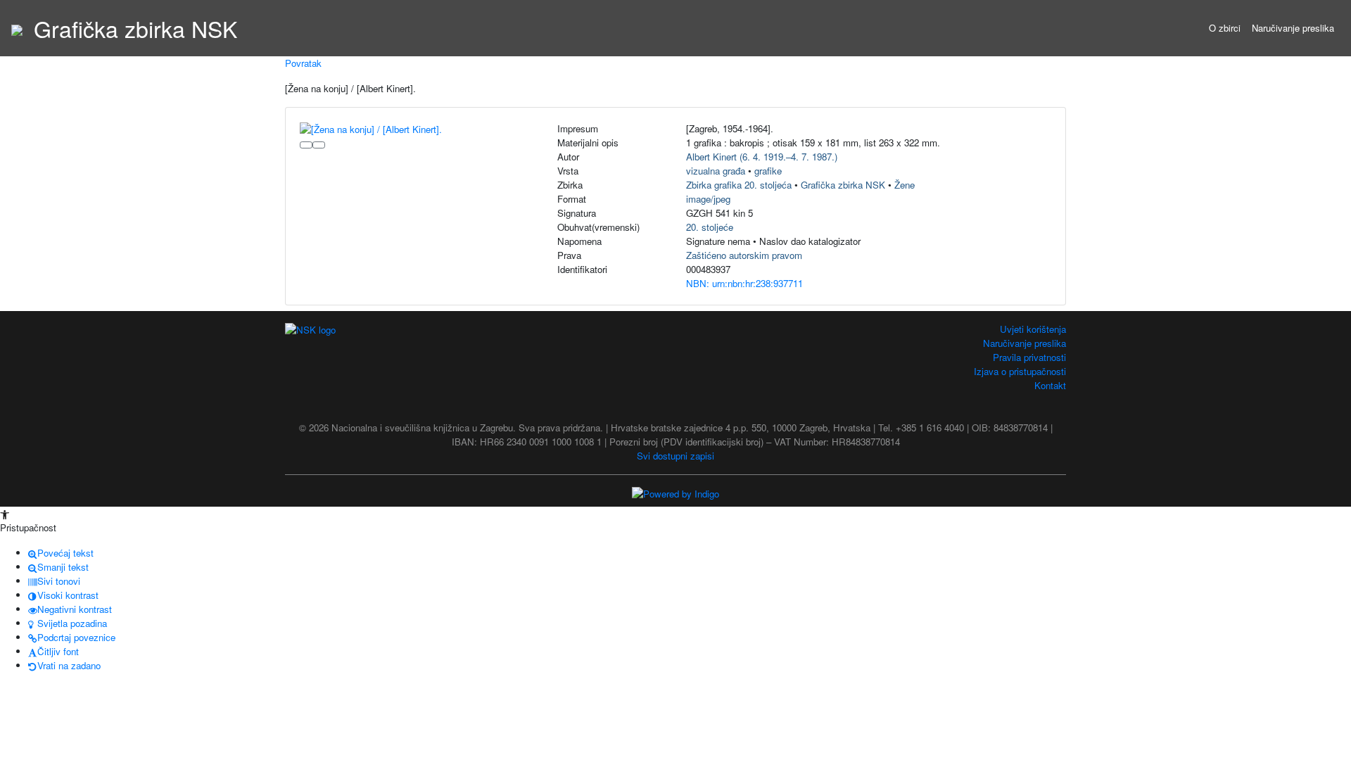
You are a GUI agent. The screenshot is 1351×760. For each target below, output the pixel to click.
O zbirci (1225, 27)
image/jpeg (708, 198)
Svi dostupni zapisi (675, 455)
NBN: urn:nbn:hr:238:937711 (744, 283)
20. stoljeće (709, 227)
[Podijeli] (318, 144)
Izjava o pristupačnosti (1020, 371)
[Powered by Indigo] (675, 493)
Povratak (303, 63)
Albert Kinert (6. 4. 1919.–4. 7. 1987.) (761, 156)
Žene (904, 184)
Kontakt (1050, 385)
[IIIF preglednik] (306, 144)
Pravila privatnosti (1029, 357)
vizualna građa (715, 170)
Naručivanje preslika (1293, 27)
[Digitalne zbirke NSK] (17, 28)
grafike (768, 170)
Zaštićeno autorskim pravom (744, 255)
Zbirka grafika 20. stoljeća (739, 184)
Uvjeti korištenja (1033, 329)
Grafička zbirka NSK (843, 184)
